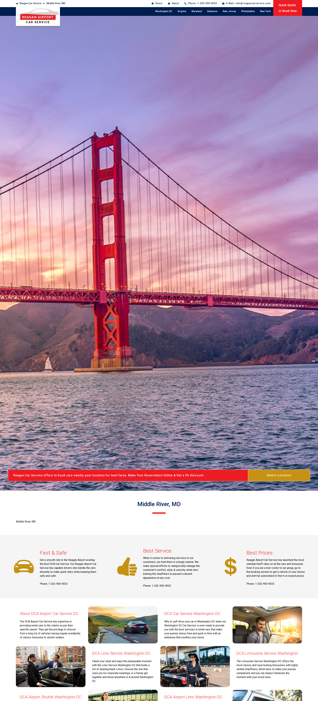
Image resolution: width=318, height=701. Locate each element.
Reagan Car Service (30, 3)
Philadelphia (248, 11)
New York (265, 11)
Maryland (196, 11)
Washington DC (163, 11)
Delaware (212, 11)
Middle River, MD (56, 3)
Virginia (182, 11)
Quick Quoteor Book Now (288, 8)
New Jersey (229, 11)
